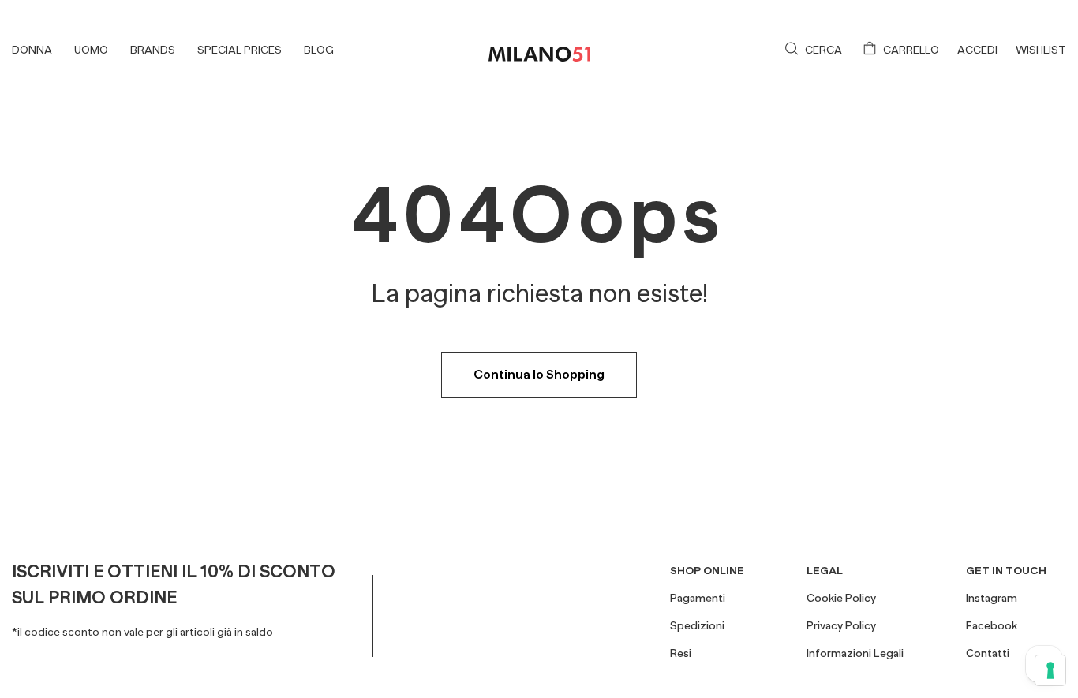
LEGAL (825, 570)
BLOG (319, 49)
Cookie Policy (841, 598)
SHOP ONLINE (707, 570)
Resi (680, 653)
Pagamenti (697, 598)
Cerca (823, 49)
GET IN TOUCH (1006, 570)
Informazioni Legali (855, 653)
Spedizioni (697, 625)
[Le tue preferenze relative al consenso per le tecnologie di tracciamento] (1050, 670)
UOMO (91, 49)
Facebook (991, 625)
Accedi (977, 49)
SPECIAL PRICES (239, 49)
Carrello (911, 49)
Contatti (987, 653)
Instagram (991, 598)
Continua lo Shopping (539, 375)
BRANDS (152, 49)
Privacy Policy (841, 625)
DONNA (32, 49)
